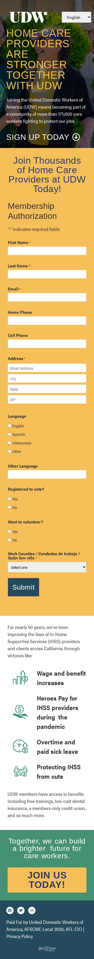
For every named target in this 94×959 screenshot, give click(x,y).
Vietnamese (21, 443)
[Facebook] (10, 910)
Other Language (23, 466)
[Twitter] (21, 910)
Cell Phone (18, 335)
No (14, 507)
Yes (15, 499)
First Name (19, 242)
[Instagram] (32, 910)
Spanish (18, 434)
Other (16, 451)
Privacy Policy (19, 936)
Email (14, 289)
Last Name (19, 266)
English (18, 426)
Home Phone (20, 312)
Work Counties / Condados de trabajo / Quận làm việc (44, 556)
